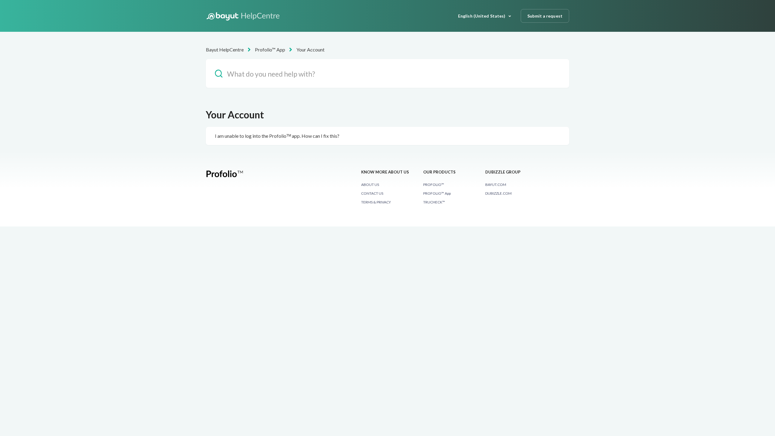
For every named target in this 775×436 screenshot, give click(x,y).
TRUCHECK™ (434, 202)
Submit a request (544, 15)
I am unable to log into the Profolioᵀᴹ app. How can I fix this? (277, 136)
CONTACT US (372, 193)
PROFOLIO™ (433, 184)
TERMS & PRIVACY (376, 202)
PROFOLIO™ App (437, 193)
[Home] (244, 16)
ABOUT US (370, 184)
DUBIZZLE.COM (498, 193)
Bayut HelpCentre (225, 49)
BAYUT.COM (495, 184)
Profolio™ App (270, 49)
